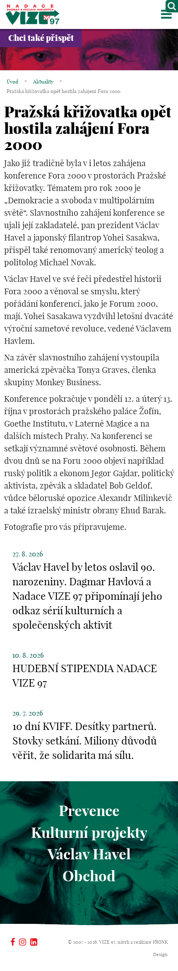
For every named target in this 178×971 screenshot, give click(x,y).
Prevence (89, 811)
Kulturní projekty (89, 832)
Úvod (12, 82)
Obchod (89, 876)
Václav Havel (89, 854)
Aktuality (43, 82)
